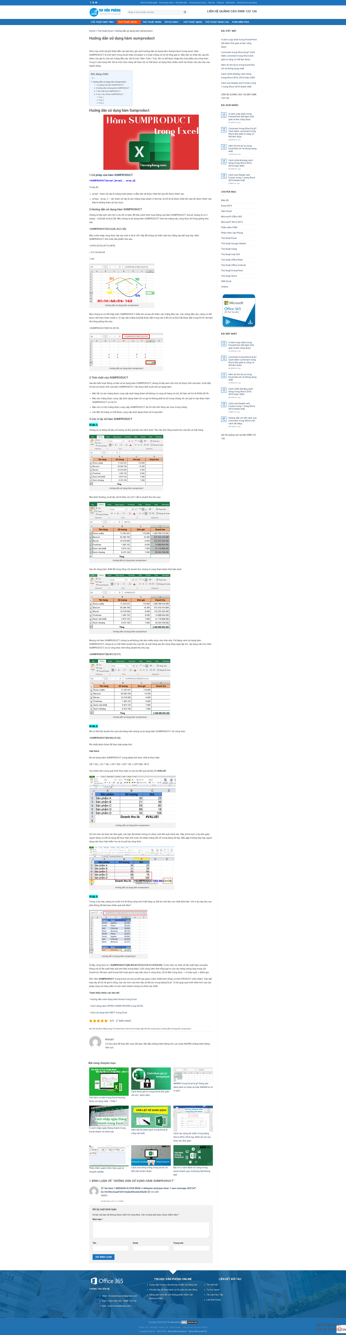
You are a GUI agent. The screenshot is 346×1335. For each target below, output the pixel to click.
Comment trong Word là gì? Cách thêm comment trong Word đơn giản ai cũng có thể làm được (238, 56)
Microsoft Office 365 (231, 216)
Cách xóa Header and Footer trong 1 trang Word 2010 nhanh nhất (238, 85)
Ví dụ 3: (101, 103)
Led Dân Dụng (214, 1299)
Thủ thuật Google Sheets (233, 243)
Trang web (178, 1243)
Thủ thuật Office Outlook (233, 265)
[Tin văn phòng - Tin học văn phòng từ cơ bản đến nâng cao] (106, 12)
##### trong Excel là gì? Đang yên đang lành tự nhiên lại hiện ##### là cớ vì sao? (193, 1087)
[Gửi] (185, 12)
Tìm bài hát (212, 1284)
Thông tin (220, 3)
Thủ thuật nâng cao (217, 22)
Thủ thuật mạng (192, 22)
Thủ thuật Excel (128, 22)
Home (92, 31)
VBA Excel (226, 281)
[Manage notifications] (339, 1329)
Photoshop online (166, 3)
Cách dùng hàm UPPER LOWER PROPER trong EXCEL (117, 1006)
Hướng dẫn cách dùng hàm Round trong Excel (114, 999)
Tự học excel (213, 1289)
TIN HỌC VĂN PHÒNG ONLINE (173, 1279)
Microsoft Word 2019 (232, 222)
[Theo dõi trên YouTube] (96, 3)
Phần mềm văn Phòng (232, 232)
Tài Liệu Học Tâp (215, 1294)
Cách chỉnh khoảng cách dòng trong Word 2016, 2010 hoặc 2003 (238, 76)
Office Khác (171, 22)
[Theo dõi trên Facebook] (91, 3)
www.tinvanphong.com (119, 1306)
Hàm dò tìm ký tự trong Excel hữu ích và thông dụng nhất (238, 66)
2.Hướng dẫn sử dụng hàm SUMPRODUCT (112, 88)
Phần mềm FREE (229, 227)
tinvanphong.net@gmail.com (122, 1296)
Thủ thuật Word (152, 22)
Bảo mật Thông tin (159, 1327)
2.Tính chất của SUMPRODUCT (108, 91)
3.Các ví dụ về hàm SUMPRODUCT (109, 94)
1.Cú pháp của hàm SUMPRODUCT (110, 85)
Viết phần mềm (181, 3)
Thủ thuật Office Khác (232, 259)
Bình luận (98, 1219)
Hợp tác (211, 3)
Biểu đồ (225, 200)
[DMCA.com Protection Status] (189, 1322)
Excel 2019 (226, 205)
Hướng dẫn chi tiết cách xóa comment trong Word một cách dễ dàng (242, 421)
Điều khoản (230, 3)
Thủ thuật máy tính (102, 22)
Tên (94, 1243)
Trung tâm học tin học (197, 3)
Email (135, 1243)
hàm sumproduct (154, 1029)
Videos (224, 286)
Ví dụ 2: (101, 100)
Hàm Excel (129, 1029)
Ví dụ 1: (101, 97)
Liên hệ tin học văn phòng (247, 3)
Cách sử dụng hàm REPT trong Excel (109, 1012)
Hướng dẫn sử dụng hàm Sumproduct (109, 82)
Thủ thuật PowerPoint (232, 270)
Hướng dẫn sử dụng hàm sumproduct (176, 1029)
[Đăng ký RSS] (93, 3)
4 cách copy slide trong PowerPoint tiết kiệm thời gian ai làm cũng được (239, 43)
